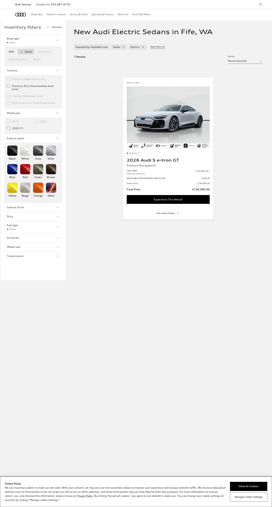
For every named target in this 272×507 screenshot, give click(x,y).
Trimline (12, 70)
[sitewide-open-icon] (261, 5)
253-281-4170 (60, 4)
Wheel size (13, 246)
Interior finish (15, 207)
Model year (13, 113)
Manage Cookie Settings (248, 497)
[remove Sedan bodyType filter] (123, 47)
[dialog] (136, 492)
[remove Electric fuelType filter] (143, 47)
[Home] (20, 15)
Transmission (15, 256)
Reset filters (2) (157, 47)
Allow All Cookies (248, 486)
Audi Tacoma (23, 4)
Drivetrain (13, 237)
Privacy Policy (85, 495)
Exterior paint (15, 138)
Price (10, 216)
